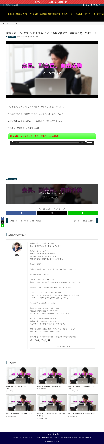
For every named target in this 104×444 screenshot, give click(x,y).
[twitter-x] (86, 5)
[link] (31, 340)
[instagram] (45, 340)
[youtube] (94, 5)
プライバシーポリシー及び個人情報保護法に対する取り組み (41, 438)
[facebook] (83, 5)
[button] (21, 213)
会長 (17, 255)
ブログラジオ (12, 37)
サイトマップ (17, 438)
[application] (52, 143)
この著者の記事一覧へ (62, 346)
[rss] (96, 5)
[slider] (90, 142)
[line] (91, 5)
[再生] (13, 142)
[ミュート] (86, 142)
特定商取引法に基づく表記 (69, 438)
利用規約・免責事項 (85, 438)
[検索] (99, 5)
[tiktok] (89, 5)
